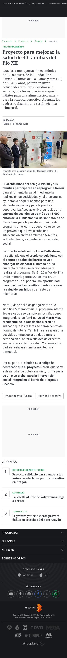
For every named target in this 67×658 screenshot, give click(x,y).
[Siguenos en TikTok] (20, 593)
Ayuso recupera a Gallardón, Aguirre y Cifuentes (23, 3)
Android (28, 575)
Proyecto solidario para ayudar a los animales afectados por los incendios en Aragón (38, 478)
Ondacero (7, 41)
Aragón (38, 41)
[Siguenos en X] (47, 593)
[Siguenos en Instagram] (29, 593)
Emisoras (23, 41)
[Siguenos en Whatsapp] (55, 593)
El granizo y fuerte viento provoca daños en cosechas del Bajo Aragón (36, 518)
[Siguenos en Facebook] (38, 593)
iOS (46, 575)
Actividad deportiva (49, 395)
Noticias (53, 41)
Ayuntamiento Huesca (18, 395)
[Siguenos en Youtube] (11, 593)
